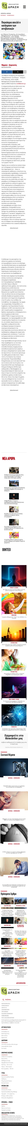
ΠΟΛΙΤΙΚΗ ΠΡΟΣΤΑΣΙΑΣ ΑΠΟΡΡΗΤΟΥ (14, 747)
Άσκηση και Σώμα (6, 1089)
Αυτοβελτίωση (20, 925)
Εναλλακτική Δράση (6, 67)
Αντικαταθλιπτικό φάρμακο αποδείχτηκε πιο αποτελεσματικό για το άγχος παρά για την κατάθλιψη (14, 886)
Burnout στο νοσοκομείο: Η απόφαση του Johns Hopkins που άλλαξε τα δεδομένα (14, 489)
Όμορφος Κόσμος (7, 1053)
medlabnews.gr (21, 83)
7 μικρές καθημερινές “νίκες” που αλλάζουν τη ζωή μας (14, 617)
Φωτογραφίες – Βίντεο (7, 1068)
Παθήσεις (3, 1079)
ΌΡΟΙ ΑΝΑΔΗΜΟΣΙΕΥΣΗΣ (7, 1017)
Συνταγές (3, 1048)
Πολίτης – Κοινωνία (6, 1064)
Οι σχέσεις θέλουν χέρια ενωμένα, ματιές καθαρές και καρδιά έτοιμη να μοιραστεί (14, 541)
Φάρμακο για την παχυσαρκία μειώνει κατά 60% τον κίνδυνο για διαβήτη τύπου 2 (14, 819)
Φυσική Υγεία (5, 1083)
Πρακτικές (4, 1037)
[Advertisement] (14, 244)
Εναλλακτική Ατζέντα (8, 1113)
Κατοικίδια (4, 1058)
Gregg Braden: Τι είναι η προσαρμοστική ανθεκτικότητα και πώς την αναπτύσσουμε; (14, 502)
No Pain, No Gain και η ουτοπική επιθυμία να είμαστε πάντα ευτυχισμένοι (13, 515)
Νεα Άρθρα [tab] (8, 459)
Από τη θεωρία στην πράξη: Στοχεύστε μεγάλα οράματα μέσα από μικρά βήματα (14, 645)
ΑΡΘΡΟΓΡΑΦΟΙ (5, 1005)
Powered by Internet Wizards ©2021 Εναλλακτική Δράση (15, 1123)
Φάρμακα (9, 13)
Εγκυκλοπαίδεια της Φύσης (9, 1092)
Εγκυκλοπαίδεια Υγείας (7, 1077)
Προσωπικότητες (5, 1108)
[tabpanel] (14, 504)
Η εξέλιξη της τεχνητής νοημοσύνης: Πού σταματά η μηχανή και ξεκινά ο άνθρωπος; (14, 729)
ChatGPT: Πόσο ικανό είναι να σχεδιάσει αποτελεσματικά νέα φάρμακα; (14, 786)
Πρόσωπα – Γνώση (7, 1102)
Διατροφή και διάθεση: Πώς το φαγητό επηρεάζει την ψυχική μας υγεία (14, 674)
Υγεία (3, 1073)
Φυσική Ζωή (5, 1086)
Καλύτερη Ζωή (7, 905)
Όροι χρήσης (4, 1011)
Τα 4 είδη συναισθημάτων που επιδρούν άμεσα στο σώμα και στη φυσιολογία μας (13, 528)
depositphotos (5, 1003)
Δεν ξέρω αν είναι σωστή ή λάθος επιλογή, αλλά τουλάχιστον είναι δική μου (14, 590)
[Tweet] (17, 72)
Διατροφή (4, 1040)
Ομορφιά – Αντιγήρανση (7, 1093)
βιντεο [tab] (6, 550)
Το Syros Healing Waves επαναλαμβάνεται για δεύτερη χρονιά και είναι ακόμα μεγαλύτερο (20, 973)
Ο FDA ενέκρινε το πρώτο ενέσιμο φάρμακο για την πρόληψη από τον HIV (14, 852)
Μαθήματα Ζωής (5, 1060)
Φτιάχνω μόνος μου (7, 1095)
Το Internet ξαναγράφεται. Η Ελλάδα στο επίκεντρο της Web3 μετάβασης (14, 701)
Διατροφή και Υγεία (6, 1046)
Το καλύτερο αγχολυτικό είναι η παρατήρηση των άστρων (7, 972)
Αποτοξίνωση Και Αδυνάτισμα (9, 1044)
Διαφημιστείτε (5, 1009)
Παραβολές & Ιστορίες (7, 1062)
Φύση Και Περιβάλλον (7, 1097)
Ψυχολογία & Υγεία (20, 905)
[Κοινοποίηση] (6, 72)
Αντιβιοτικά (3, 13)
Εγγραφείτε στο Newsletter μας (14, 737)
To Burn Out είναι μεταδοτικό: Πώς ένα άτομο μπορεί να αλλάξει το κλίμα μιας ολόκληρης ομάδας (13, 476)
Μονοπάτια (4, 1035)
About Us (4, 1007)
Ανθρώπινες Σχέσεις (6, 1056)
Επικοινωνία (5, 1016)
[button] (24, 7)
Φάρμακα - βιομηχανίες (7, 15)
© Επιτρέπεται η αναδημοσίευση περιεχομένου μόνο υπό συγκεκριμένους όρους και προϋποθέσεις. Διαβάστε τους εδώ (13, 1021)
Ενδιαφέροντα (7, 946)
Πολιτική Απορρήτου (7, 1013)
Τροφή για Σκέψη (5, 1110)
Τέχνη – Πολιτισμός (6, 1066)
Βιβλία (20, 946)
